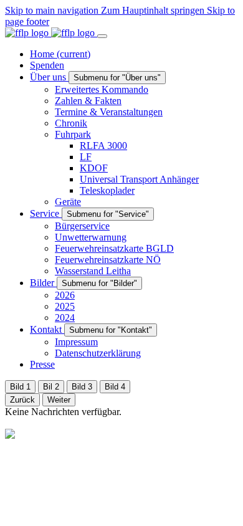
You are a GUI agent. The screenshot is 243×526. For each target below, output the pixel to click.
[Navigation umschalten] (102, 36)
